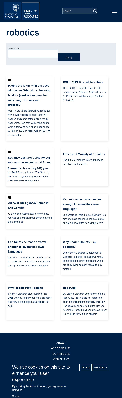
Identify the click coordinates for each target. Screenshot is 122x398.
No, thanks (100, 367)
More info (16, 396)
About (61, 342)
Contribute (61, 353)
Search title (13, 48)
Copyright (61, 359)
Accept (86, 367)
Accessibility (61, 348)
